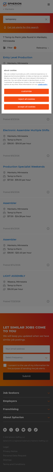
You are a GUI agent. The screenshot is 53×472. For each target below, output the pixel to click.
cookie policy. (43, 84)
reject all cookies (26, 99)
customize (26, 91)
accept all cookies (26, 107)
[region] (26, 89)
